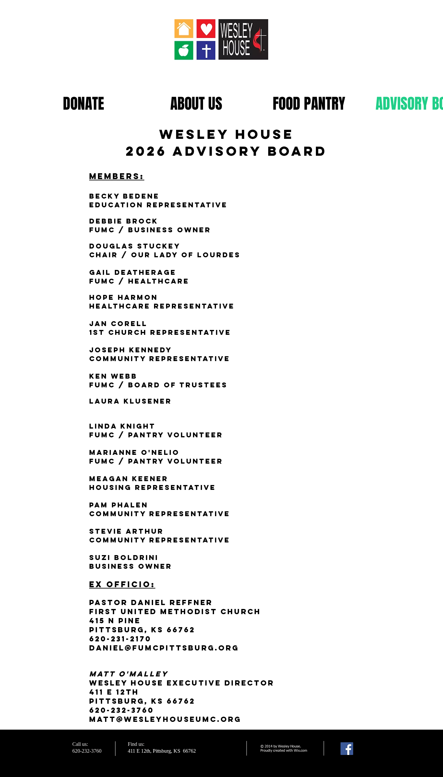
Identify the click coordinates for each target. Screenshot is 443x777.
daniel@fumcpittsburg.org (164, 647)
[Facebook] (347, 748)
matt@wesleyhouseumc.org (165, 719)
